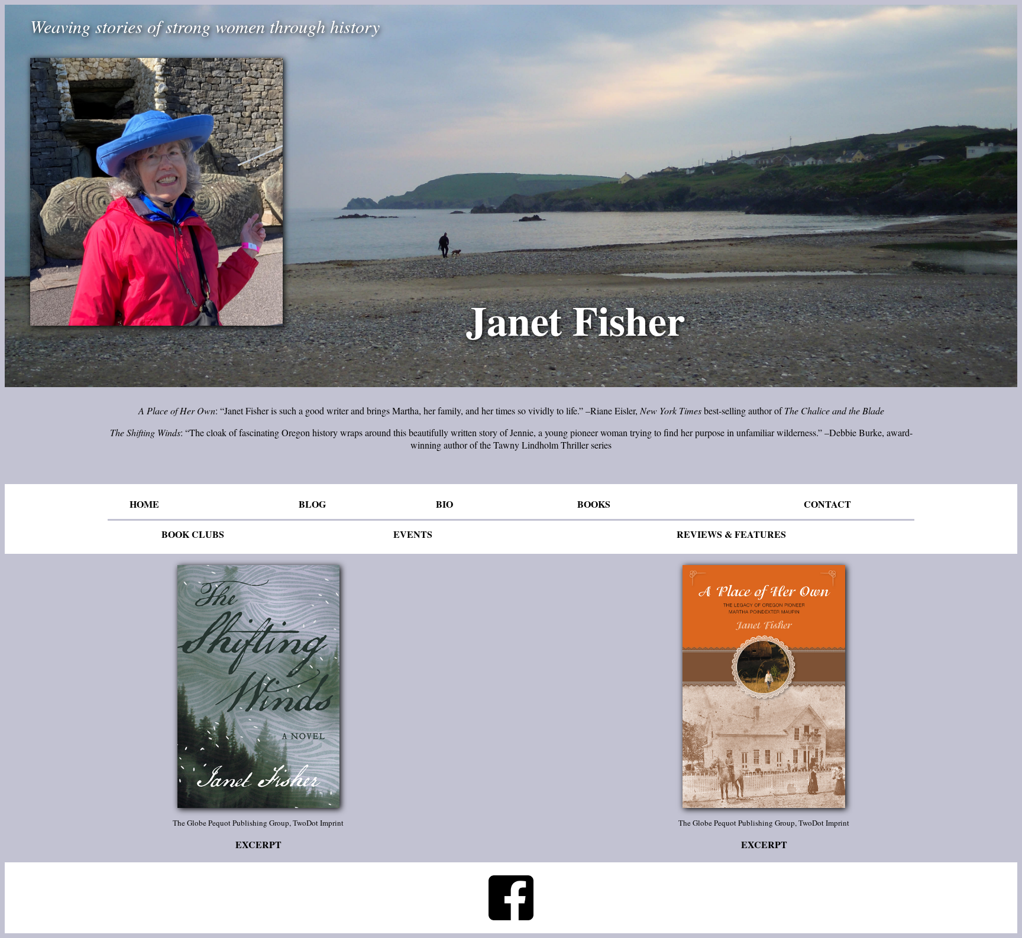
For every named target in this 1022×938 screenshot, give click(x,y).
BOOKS (593, 504)
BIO (444, 504)
